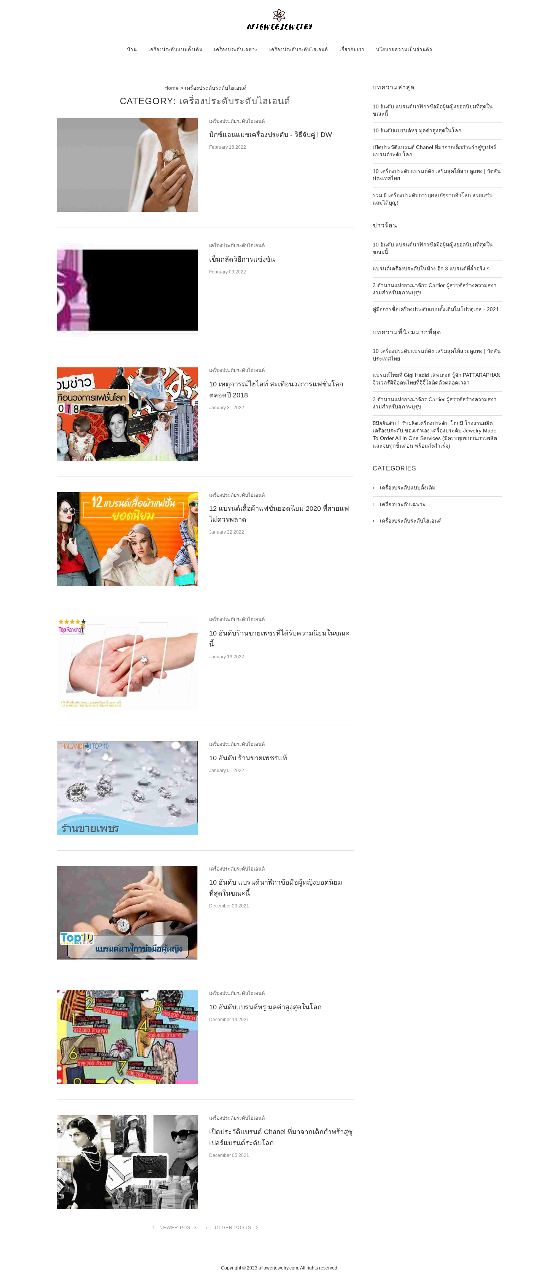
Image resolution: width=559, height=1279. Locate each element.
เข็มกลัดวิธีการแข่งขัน (242, 259)
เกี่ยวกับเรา (352, 49)
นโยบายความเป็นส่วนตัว (404, 49)
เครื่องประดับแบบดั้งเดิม (175, 49)
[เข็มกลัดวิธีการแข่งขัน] (127, 290)
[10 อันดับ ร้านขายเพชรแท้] (127, 788)
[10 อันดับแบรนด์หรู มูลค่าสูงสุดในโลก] (127, 1037)
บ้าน (132, 49)
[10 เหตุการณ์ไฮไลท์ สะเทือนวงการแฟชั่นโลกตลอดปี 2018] (127, 414)
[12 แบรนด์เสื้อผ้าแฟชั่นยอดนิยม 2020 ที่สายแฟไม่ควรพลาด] (127, 539)
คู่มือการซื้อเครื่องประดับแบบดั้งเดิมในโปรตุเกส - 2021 (436, 309)
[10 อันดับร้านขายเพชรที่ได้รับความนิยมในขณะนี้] (127, 663)
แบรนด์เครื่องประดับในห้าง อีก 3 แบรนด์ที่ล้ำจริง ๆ (431, 268)
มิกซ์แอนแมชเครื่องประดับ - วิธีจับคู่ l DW (270, 134)
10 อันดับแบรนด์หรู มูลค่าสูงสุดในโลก (265, 1007)
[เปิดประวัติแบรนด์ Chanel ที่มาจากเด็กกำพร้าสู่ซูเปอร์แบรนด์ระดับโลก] (127, 1162)
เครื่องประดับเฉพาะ (236, 49)
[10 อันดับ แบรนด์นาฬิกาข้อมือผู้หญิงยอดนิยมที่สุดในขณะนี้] (127, 913)
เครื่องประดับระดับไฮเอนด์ (298, 49)
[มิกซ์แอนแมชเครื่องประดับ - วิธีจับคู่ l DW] (127, 165)
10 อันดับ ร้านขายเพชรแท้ (248, 758)
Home (171, 88)
